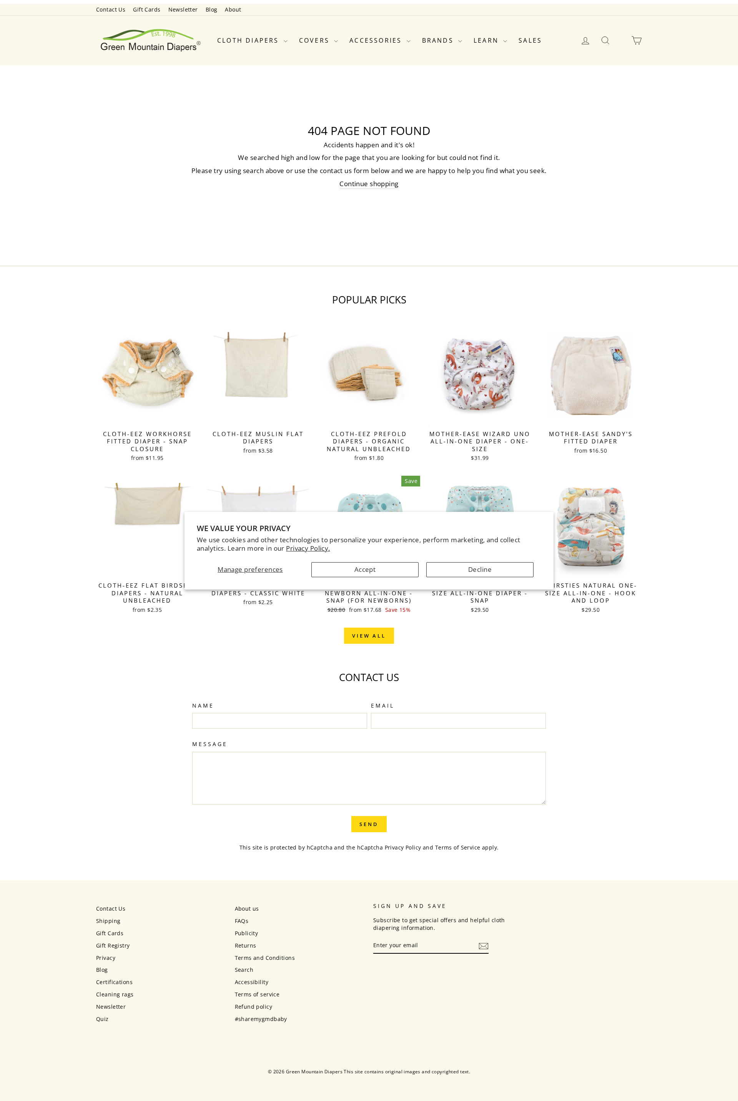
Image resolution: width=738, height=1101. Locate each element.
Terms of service (257, 994)
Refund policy (254, 1006)
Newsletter (183, 9)
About (233, 9)
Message (210, 744)
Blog (212, 9)
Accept (365, 569)
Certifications (114, 982)
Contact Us (110, 9)
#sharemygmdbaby (261, 1019)
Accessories (376, 40)
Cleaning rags (115, 994)
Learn (487, 40)
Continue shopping (368, 183)
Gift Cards (146, 9)
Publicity (246, 933)
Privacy (105, 957)
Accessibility (252, 982)
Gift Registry (113, 945)
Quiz (102, 1019)
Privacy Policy (403, 847)
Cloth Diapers (249, 40)
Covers (315, 40)
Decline (480, 569)
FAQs (242, 920)
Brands (439, 40)
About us (247, 908)
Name (203, 705)
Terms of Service (457, 847)
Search (244, 969)
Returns (245, 945)
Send (369, 824)
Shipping (108, 920)
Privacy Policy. (308, 548)
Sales (530, 40)
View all (369, 635)
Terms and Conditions (265, 957)
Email (382, 705)
